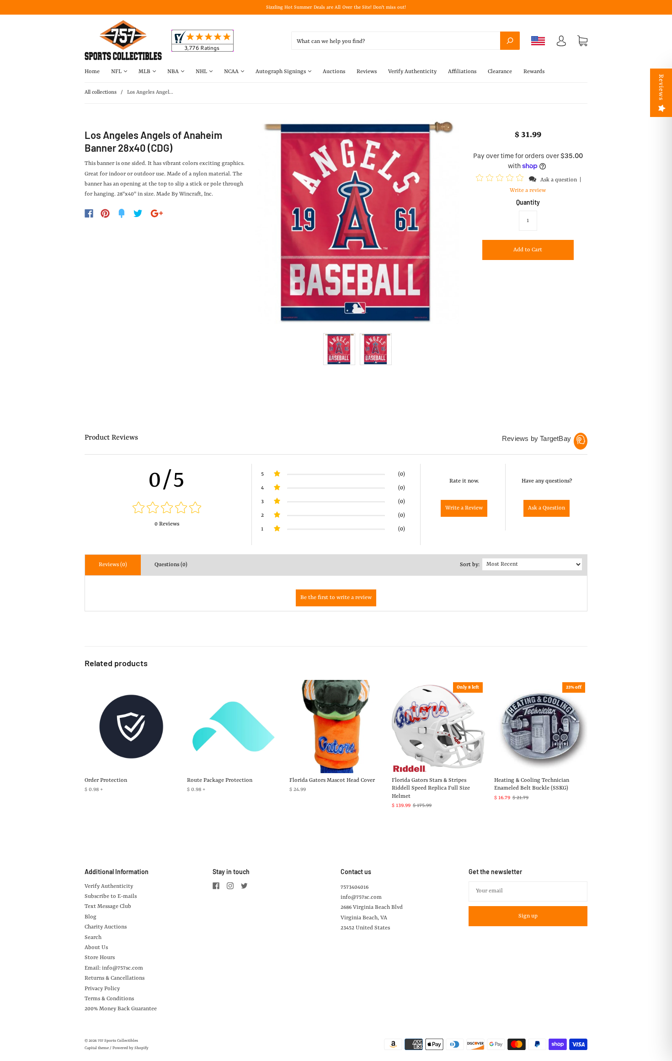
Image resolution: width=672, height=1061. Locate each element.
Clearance (500, 72)
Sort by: (470, 565)
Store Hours (100, 958)
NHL (202, 72)
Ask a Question (546, 508)
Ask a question (558, 180)
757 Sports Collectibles (118, 1041)
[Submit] (510, 41)
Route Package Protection (219, 780)
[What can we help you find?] (405, 41)
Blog (90, 917)
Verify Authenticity (412, 72)
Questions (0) (171, 565)
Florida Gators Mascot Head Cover (332, 780)
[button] (501, 179)
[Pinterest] (105, 213)
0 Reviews (167, 524)
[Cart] (582, 41)
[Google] (156, 213)
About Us (96, 947)
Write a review (528, 190)
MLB (145, 72)
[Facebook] (89, 213)
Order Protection (106, 780)
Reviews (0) (113, 565)
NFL (117, 72)
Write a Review (464, 508)
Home (92, 72)
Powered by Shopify (130, 1048)
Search (93, 937)
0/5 (167, 480)
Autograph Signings (281, 72)
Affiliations (462, 72)
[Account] (561, 42)
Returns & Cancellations (114, 978)
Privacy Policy (102, 989)
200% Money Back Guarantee (121, 1009)
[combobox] (405, 41)
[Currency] (538, 41)
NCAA (232, 72)
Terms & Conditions (109, 999)
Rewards (533, 72)
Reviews (367, 72)
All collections (101, 92)
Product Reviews (111, 438)
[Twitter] (138, 213)
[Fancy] (121, 213)
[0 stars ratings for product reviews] (167, 509)
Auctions (334, 72)
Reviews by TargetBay (536, 438)
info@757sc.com (361, 897)
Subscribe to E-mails (111, 896)
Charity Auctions (106, 927)
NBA (173, 72)
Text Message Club (108, 906)
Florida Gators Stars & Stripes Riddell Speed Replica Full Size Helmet (431, 788)
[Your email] (528, 891)
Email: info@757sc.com (114, 968)
